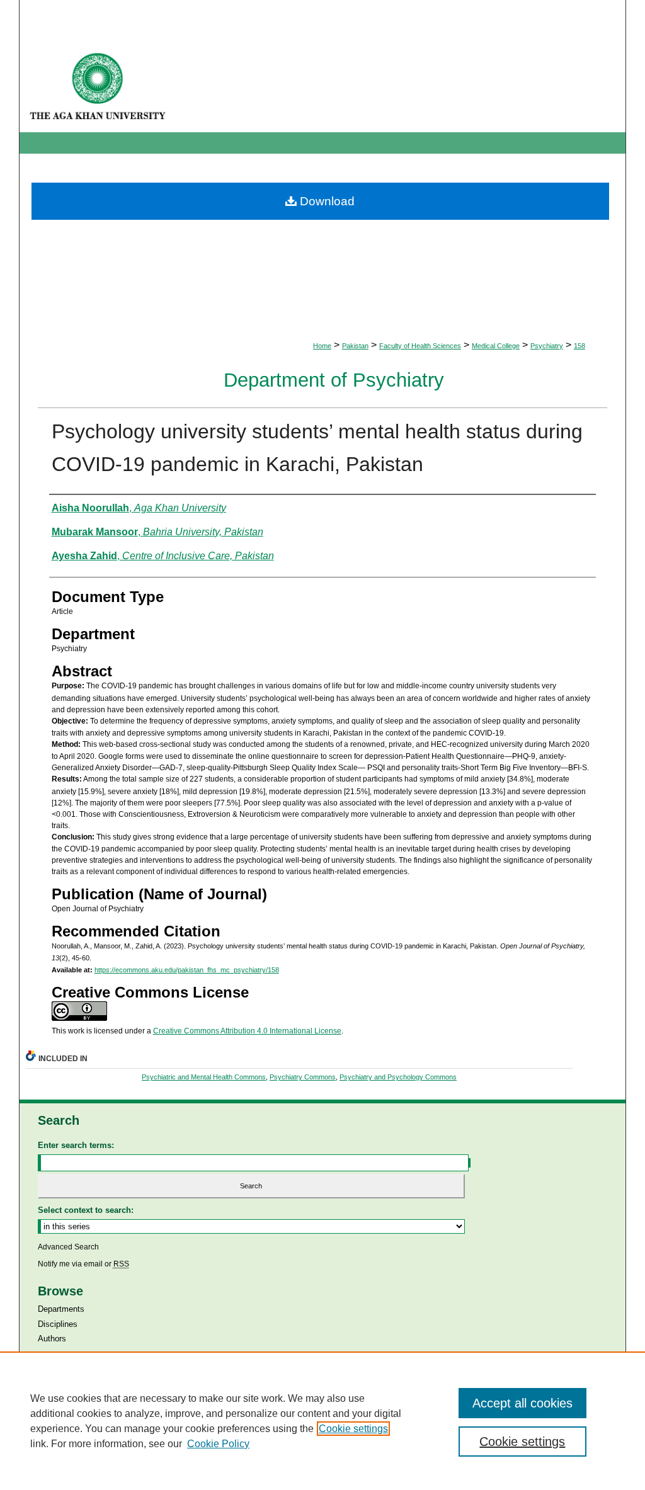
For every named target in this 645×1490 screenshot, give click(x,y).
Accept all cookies (522, 1403)
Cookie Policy (218, 1443)
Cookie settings (353, 1428)
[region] (322, 1420)
